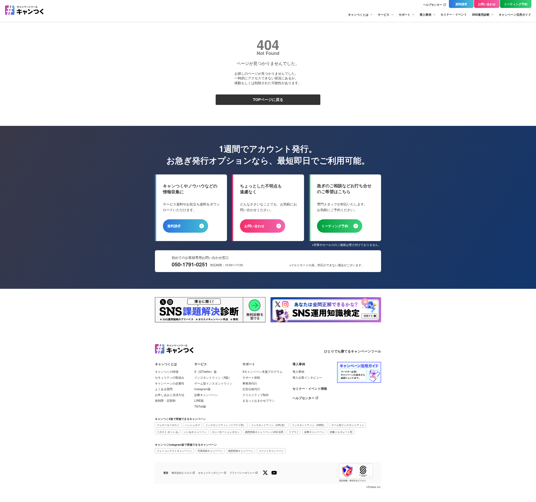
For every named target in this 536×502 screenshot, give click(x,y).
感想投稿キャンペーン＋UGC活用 (264, 432)
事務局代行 (249, 383)
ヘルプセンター (432, 4)
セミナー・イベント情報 (309, 388)
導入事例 (298, 372)
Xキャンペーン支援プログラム (262, 372)
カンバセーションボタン (226, 432)
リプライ (294, 432)
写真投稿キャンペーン (210, 450)
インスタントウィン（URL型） (268, 425)
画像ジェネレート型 (341, 432)
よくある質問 (164, 389)
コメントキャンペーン (271, 450)
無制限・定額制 (165, 401)
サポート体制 (251, 377)
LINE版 (199, 401)
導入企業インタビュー (307, 377)
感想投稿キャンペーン (240, 450)
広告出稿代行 (251, 389)
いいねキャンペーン (195, 432)
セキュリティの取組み (169, 377)
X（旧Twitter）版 (205, 372)
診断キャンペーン (206, 395)
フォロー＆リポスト (168, 425)
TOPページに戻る (268, 100)
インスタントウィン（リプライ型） (225, 425)
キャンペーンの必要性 (169, 383)
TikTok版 (200, 406)
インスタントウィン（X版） (212, 377)
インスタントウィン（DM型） (309, 425)
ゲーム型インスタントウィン (213, 383)
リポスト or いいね (167, 432)
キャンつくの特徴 (166, 372)
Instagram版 (202, 389)
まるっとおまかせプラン (258, 401)
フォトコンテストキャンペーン (174, 450)
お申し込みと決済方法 (169, 395)
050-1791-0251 (190, 264)
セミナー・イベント (454, 14)
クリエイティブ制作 (255, 395)
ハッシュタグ (192, 425)
